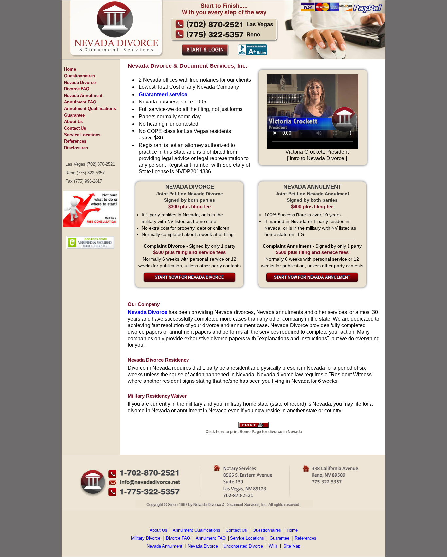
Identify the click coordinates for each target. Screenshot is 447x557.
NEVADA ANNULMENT (312, 187)
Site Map (291, 546)
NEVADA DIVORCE (189, 187)
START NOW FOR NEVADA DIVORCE (189, 277)
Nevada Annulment (83, 95)
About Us (73, 121)
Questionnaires (79, 75)
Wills (273, 546)
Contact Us (75, 128)
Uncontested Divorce (243, 546)
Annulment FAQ (80, 102)
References (75, 141)
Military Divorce (145, 538)
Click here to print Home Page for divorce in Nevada (254, 431)
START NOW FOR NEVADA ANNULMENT (312, 277)
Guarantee (74, 115)
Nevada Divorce (80, 82)
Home (70, 69)
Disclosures (76, 147)
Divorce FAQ (76, 88)
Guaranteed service (163, 94)
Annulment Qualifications (90, 108)
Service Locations (82, 134)
